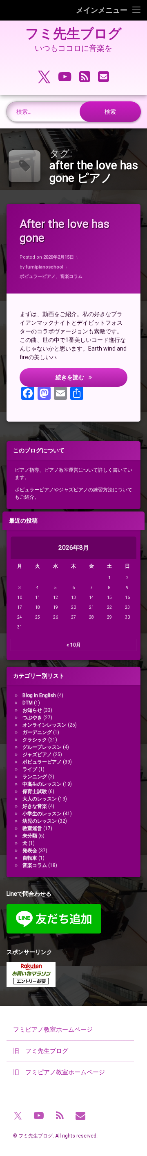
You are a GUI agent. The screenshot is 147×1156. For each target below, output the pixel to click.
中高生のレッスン (42, 784)
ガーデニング (37, 732)
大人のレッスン (39, 799)
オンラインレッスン (44, 725)
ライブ (29, 769)
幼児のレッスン (39, 821)
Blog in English (39, 695)
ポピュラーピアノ (38, 277)
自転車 (29, 858)
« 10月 (74, 645)
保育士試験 (34, 791)
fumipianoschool (44, 267)
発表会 (29, 850)
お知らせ (32, 710)
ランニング (34, 777)
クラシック (34, 740)
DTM (27, 703)
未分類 (29, 836)
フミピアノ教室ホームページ (53, 1029)
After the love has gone (64, 231)
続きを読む (91, 377)
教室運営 (32, 828)
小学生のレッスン (42, 814)
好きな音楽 (34, 806)
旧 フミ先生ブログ (40, 1051)
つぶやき (32, 717)
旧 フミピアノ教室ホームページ (59, 1072)
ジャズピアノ (37, 754)
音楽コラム (71, 277)
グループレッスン (42, 747)
